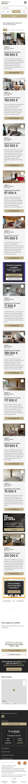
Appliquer (14, 16)
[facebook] (2, 716)
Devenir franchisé (5, 751)
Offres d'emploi (5, 748)
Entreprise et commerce (7, 755)
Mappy (15, 703)
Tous (3, 11)
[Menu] (25, 2)
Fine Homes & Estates (7, 758)
